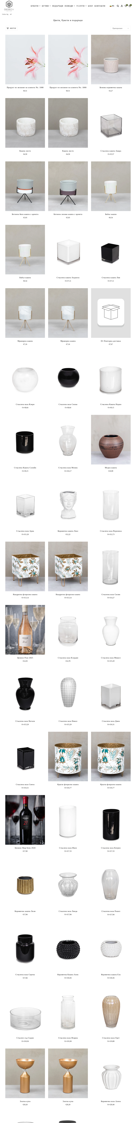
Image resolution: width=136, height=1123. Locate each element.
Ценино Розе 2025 (25, 658)
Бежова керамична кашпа (111, 87)
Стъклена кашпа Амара (111, 151)
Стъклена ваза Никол (68, 721)
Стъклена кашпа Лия (111, 277)
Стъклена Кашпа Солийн (25, 468)
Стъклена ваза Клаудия (68, 658)
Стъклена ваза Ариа (25, 531)
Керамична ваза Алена (111, 1101)
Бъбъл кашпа (111, 214)
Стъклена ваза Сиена (25, 784)
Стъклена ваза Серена (25, 974)
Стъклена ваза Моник (68, 468)
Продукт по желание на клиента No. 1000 (25, 87)
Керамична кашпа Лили (25, 911)
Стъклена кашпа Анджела (68, 277)
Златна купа (25, 1101)
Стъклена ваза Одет (111, 1038)
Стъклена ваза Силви (110, 594)
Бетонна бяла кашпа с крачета (25, 214)
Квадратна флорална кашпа (25, 594)
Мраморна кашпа (25, 341)
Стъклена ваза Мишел (111, 658)
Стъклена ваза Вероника (111, 531)
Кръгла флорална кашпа (68, 784)
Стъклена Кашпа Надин (110, 404)
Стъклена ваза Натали (25, 721)
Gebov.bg (5, 14)
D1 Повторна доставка (111, 341)
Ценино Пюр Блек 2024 (25, 848)
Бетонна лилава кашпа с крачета (68, 214)
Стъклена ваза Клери (25, 404)
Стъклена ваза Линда (68, 911)
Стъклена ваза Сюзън (68, 404)
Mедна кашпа (111, 468)
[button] (25, 80)
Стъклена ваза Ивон (68, 848)
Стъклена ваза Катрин (111, 848)
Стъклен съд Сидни (25, 1038)
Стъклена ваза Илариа (68, 1038)
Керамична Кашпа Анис (68, 974)
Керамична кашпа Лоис (68, 531)
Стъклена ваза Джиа (111, 721)
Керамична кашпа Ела (111, 974)
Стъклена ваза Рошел (110, 911)
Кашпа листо (25, 151)
